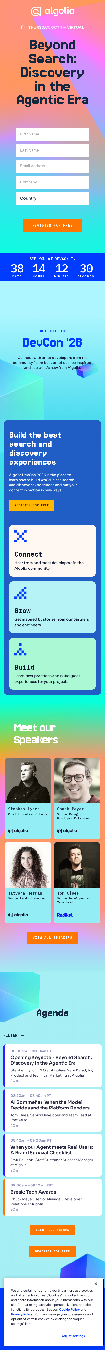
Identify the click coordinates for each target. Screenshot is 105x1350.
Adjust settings (73, 1336)
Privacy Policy (22, 1314)
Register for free (52, 225)
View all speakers (53, 937)
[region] (54, 1312)
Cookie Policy (69, 1309)
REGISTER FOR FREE (31, 505)
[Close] (96, 1283)
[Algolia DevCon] (52, 11)
